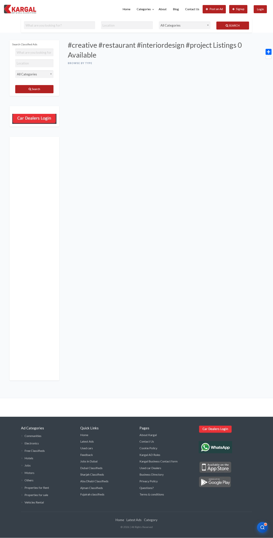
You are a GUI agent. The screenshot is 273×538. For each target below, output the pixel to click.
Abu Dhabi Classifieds (94, 481)
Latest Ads (87, 441)
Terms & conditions (151, 494)
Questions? (146, 488)
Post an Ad (216, 9)
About (163, 9)
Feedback (86, 454)
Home (126, 9)
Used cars (86, 448)
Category (150, 520)
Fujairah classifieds (92, 494)
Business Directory (151, 474)
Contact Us (192, 9)
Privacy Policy (148, 481)
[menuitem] (126, 9)
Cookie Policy (148, 448)
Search (234, 25)
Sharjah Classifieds (92, 474)
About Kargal (148, 435)
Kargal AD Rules (149, 454)
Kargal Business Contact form (158, 461)
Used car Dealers (150, 468)
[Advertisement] (34, 258)
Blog (176, 9)
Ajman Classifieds (91, 488)
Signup (240, 9)
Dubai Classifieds (91, 468)
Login (260, 9)
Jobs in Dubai (89, 461)
